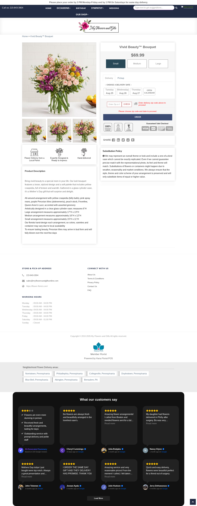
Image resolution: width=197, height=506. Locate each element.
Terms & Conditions (96, 278)
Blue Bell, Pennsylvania (36, 380)
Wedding (114, 8)
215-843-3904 (32, 275)
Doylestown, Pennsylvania (134, 373)
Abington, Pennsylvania (66, 380)
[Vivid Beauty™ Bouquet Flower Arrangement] (34, 131)
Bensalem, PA (91, 380)
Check (127, 104)
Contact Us (92, 286)
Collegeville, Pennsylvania (102, 373)
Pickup (121, 78)
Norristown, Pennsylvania (37, 373)
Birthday (81, 8)
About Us (91, 275)
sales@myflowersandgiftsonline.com (42, 281)
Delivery (109, 78)
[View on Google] (62, 450)
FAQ (89, 290)
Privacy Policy (93, 282)
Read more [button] (110, 423)
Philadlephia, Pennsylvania (69, 373)
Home (48, 8)
